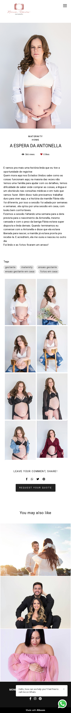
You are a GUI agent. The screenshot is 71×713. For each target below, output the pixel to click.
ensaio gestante (47, 267)
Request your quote (35, 487)
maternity (26, 267)
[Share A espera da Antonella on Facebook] (26, 479)
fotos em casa (48, 271)
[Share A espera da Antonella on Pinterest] (44, 479)
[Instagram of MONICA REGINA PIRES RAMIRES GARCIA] (35, 698)
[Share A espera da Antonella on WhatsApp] (32, 479)
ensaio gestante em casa (19, 271)
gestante (10, 267)
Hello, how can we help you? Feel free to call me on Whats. (39, 690)
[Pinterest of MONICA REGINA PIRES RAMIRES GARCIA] (40, 698)
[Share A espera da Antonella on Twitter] (38, 479)
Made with (35, 710)
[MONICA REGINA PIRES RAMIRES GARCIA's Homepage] (19, 9)
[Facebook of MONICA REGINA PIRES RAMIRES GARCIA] (30, 698)
